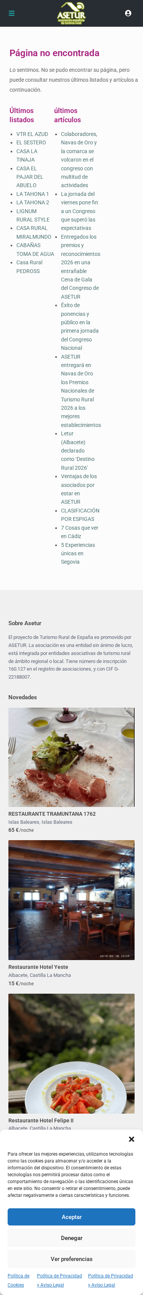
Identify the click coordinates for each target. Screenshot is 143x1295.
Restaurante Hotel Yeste (38, 967)
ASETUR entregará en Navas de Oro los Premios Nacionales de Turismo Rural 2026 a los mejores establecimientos (81, 391)
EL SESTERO (31, 142)
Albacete (17, 975)
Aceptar (72, 1217)
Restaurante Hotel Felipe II (41, 1120)
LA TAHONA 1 (32, 194)
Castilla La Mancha (50, 975)
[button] (131, 1139)
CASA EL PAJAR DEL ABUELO (29, 177)
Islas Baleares (23, 822)
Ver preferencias (72, 1259)
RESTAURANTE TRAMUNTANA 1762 (52, 814)
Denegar (71, 1238)
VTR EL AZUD (32, 134)
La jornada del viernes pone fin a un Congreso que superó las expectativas (79, 211)
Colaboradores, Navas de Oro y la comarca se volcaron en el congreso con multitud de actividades (79, 159)
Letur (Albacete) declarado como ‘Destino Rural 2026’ (78, 450)
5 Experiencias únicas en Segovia (78, 553)
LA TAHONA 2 (32, 202)
